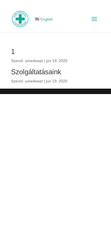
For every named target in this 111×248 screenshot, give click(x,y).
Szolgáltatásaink (36, 72)
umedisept (34, 61)
